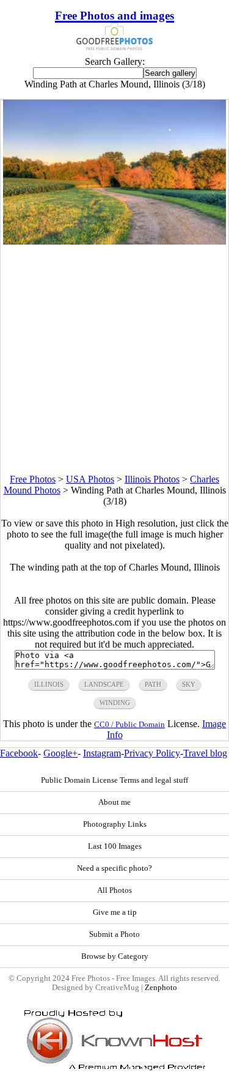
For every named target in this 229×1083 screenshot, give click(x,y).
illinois (49, 684)
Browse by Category (114, 956)
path (153, 684)
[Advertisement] (114, 359)
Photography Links (115, 824)
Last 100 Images (115, 846)
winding (115, 702)
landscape (104, 684)
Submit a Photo (114, 934)
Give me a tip (115, 912)
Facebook (19, 753)
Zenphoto (161, 987)
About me (114, 802)
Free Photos (33, 479)
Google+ (60, 753)
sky (188, 684)
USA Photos (90, 479)
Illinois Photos (152, 479)
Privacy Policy (152, 753)
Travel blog (205, 753)
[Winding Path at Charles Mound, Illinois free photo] (115, 241)
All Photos (114, 890)
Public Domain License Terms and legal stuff (114, 780)
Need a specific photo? (114, 868)
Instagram (102, 753)
